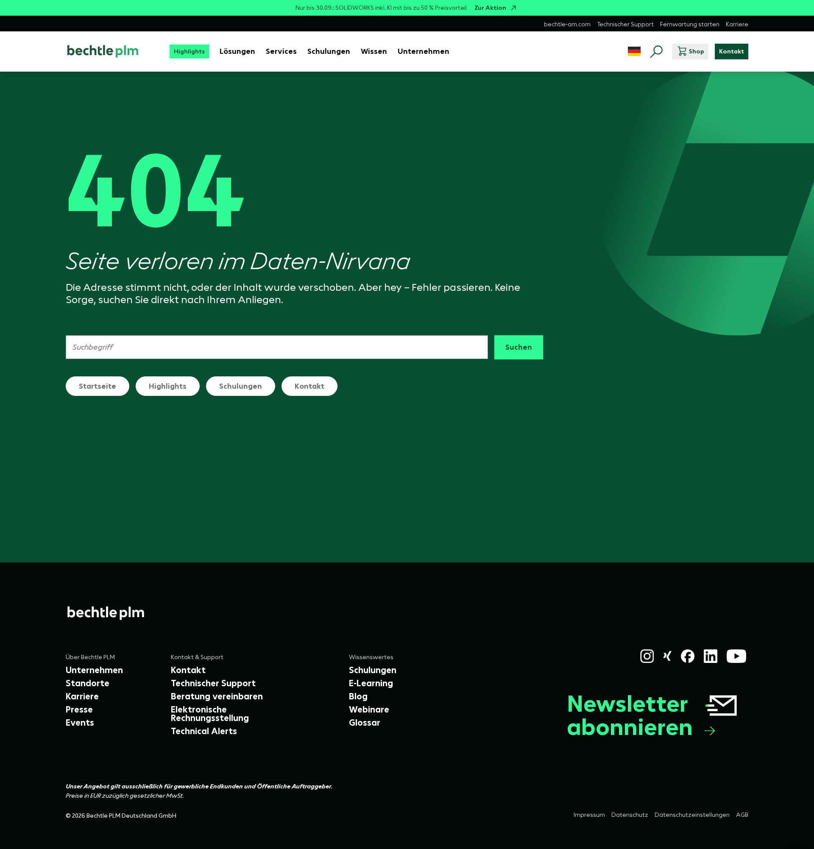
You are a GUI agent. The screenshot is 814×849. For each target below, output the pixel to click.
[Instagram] (647, 656)
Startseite (97, 386)
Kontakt (309, 386)
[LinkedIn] (710, 656)
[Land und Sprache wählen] (634, 51)
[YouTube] (736, 656)
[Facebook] (688, 656)
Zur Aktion (490, 7)
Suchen (518, 347)
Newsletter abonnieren (630, 715)
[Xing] (667, 656)
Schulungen (240, 386)
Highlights (168, 386)
